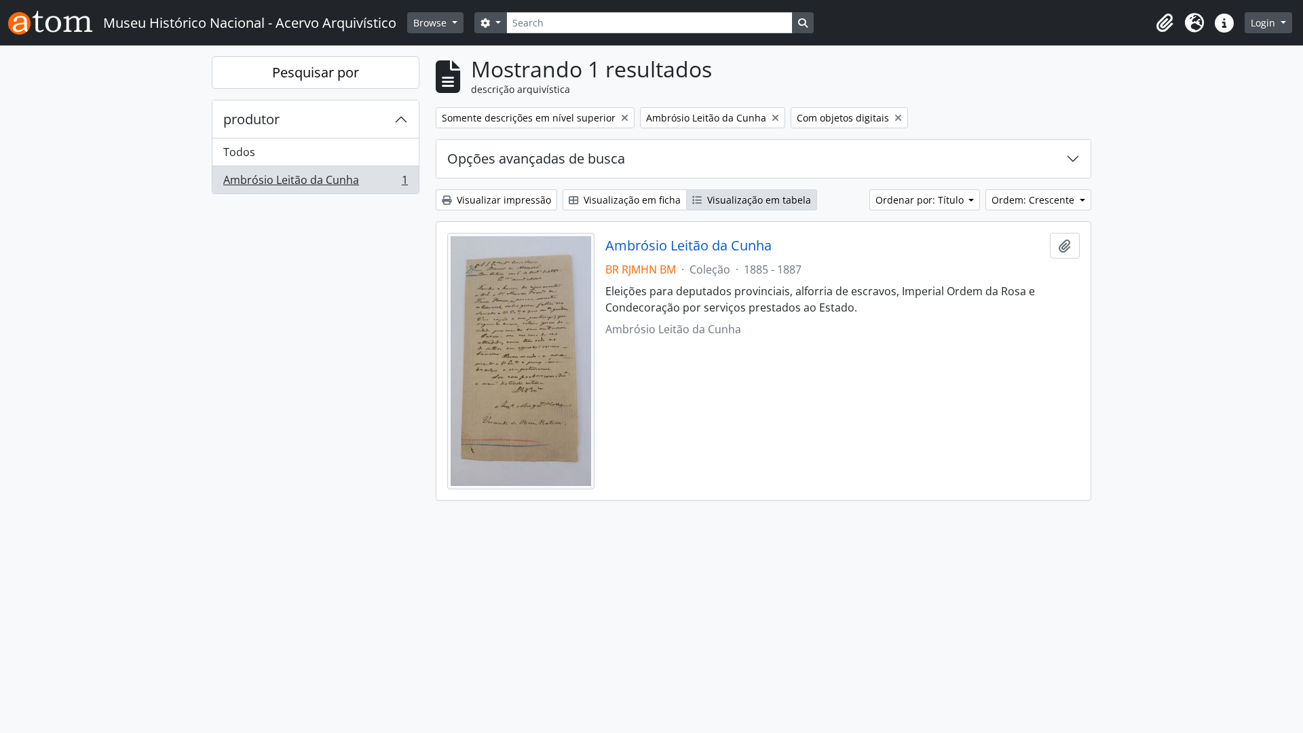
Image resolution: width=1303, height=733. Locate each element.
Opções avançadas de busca (536, 158)
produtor (251, 119)
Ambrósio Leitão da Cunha (315, 182)
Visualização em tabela (757, 199)
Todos (239, 152)
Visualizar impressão (502, 199)
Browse (431, 22)
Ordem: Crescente (1034, 199)
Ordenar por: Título (920, 199)
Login (1264, 22)
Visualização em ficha (631, 199)
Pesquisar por (315, 72)
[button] (1164, 23)
